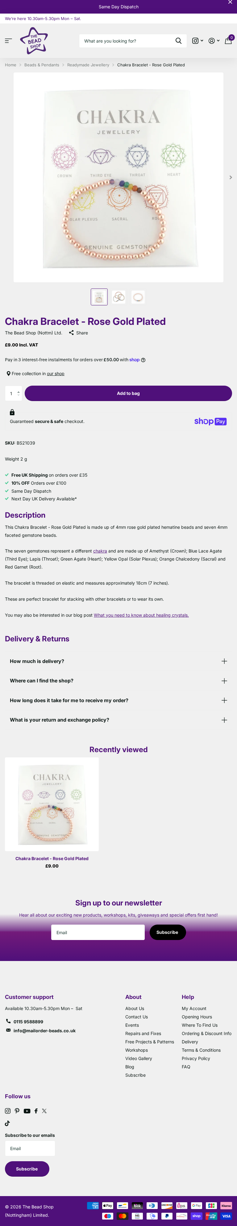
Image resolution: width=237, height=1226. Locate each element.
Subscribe (167, 932)
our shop (55, 373)
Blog (129, 1066)
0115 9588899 (28, 1021)
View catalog (10, 41)
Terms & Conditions (201, 1050)
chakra (100, 550)
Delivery (190, 1041)
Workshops (136, 1050)
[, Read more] (197, 41)
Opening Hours (197, 1016)
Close (230, 2)
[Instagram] (7, 1111)
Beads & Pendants (41, 64)
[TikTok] (7, 1123)
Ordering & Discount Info (206, 1033)
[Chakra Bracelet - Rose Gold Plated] (52, 804)
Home (10, 64)
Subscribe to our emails (30, 1135)
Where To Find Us (200, 1025)
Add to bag (128, 393)
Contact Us (136, 1016)
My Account (194, 1008)
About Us (134, 1008)
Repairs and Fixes (143, 1033)
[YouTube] (27, 1111)
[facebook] (36, 1110)
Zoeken (178, 41)
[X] (44, 1111)
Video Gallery (138, 1058)
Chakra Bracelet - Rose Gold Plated (52, 858)
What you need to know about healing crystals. (141, 615)
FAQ (186, 1066)
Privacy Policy (196, 1058)
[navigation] (99, 296)
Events (132, 1025)
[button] (20, 388)
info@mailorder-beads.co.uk (45, 1030)
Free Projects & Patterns (149, 1041)
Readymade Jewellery (88, 64)
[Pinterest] (17, 1111)
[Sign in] (214, 41)
